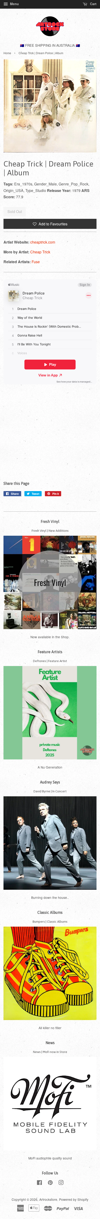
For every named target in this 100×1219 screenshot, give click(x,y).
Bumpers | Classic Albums (50, 921)
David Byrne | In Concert (50, 791)
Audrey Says (50, 782)
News (50, 1043)
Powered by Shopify (73, 1199)
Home (7, 53)
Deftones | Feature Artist (50, 661)
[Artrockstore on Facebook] (39, 1183)
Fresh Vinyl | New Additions (50, 530)
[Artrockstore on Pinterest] (50, 1183)
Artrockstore (48, 1199)
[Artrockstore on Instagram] (60, 1183)
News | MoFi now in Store (50, 1052)
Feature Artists (50, 652)
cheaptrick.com (42, 242)
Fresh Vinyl (50, 521)
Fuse (36, 261)
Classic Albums (50, 912)
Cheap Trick (40, 252)
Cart (93, 3)
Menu (14, 3)
